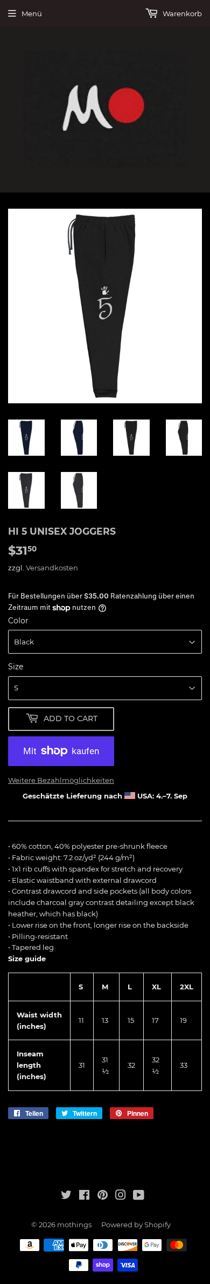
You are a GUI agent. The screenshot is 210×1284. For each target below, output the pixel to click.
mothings (74, 1224)
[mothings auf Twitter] (66, 1196)
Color (18, 621)
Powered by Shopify (136, 1224)
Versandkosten (52, 567)
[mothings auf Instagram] (120, 1196)
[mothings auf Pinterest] (102, 1196)
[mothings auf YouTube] (138, 1196)
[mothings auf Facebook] (84, 1196)
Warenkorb (181, 13)
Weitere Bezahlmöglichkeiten (61, 780)
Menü (32, 13)
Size (15, 666)
